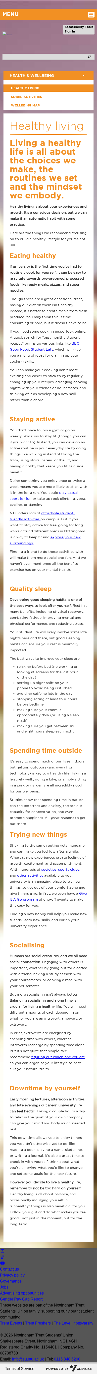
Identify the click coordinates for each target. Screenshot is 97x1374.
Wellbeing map (25, 105)
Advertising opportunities (22, 1293)
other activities (30, 875)
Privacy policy (12, 1275)
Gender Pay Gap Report (21, 1299)
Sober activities (26, 96)
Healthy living (25, 88)
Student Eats (42, 349)
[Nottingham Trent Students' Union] (6, 34)
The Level (62, 1323)
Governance (11, 1281)
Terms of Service (19, 1369)
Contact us (9, 1269)
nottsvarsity (83, 1323)
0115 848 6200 (67, 1359)
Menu (10, 14)
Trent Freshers (38, 1323)
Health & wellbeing (32, 76)
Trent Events (11, 1323)
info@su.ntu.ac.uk (28, 1359)
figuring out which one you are (58, 1057)
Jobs (4, 1287)
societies (48, 869)
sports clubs (68, 869)
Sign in (69, 31)
